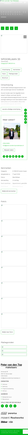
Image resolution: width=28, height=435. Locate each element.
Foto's (4, 73)
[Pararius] (12, 414)
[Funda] (4, 414)
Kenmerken (16, 69)
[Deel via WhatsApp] (16, 156)
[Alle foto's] (7, 28)
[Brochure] (11, 28)
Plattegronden (13, 73)
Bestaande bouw (7, 397)
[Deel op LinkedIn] (13, 156)
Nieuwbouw (5, 399)
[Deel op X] (7, 156)
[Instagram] (25, 424)
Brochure (5, 78)
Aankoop (4, 386)
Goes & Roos (10, 431)
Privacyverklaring (13, 432)
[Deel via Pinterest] (10, 156)
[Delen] (16, 28)
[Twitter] (25, 430)
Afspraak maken (9, 150)
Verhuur (4, 391)
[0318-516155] (25, 110)
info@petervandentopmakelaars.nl (13, 145)
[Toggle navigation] (25, 2)
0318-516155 (6, 143)
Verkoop (4, 384)
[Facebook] (25, 418)
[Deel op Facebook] (4, 156)
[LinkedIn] (25, 119)
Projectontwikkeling (8, 388)
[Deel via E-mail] (19, 156)
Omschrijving (6, 69)
